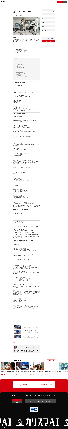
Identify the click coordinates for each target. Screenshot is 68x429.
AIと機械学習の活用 (18, 75)
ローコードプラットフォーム (19, 72)
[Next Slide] (20, 360)
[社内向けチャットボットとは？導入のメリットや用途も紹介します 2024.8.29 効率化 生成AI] (51, 366)
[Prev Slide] (18, 360)
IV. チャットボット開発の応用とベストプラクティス (21, 74)
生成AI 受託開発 (48, 401)
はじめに (16, 58)
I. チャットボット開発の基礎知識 (19, 59)
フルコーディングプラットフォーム (20, 73)
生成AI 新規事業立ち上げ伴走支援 (40, 401)
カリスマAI (26, 401)
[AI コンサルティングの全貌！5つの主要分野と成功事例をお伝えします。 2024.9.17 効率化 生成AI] (37, 366)
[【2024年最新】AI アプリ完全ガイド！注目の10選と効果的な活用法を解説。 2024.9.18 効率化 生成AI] (8, 366)
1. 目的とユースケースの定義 (19, 64)
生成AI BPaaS (32, 401)
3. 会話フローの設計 (18, 66)
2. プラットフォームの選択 (19, 65)
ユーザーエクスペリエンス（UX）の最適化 (21, 76)
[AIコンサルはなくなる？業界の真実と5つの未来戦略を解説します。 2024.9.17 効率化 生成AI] (22, 366)
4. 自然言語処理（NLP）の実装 (20, 67)
